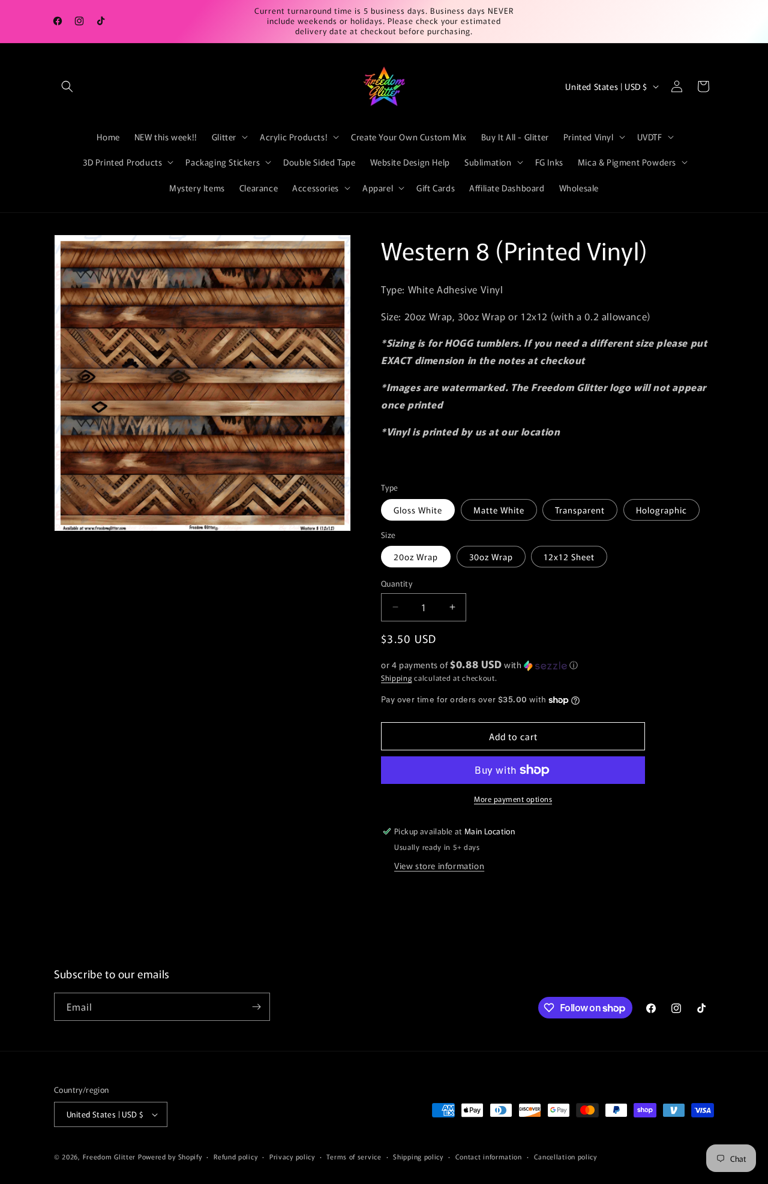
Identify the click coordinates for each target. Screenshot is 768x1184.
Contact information (488, 1156)
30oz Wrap (491, 557)
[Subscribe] (256, 1007)
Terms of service (353, 1156)
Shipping (396, 677)
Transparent (580, 510)
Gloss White (418, 510)
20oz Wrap (416, 557)
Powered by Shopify (170, 1156)
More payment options (513, 799)
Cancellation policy (565, 1156)
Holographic (661, 510)
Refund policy (235, 1156)
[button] (67, 86)
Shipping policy (418, 1156)
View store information (439, 866)
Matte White (498, 510)
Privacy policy (292, 1156)
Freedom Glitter (109, 1156)
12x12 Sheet (569, 557)
